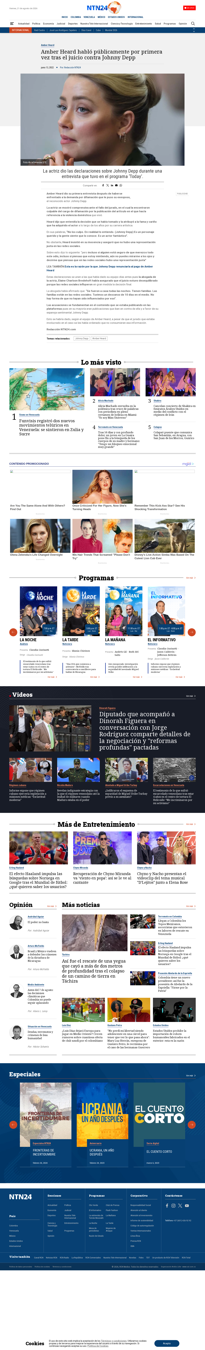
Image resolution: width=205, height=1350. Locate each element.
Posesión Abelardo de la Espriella (175, 973)
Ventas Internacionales (141, 1230)
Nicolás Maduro (65, 785)
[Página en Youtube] (187, 1206)
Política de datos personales (20, 1267)
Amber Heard (47, 45)
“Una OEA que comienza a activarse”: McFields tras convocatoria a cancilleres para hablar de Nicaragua (81, 668)
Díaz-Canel (86, 30)
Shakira (157, 400)
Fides (141, 1257)
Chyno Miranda (80, 867)
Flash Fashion (112, 1210)
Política (36, 23)
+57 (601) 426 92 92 (182, 1220)
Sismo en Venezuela (29, 414)
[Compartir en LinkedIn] (112, 185)
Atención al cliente (139, 1210)
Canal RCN (38, 1257)
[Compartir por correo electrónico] (116, 185)
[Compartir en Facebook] (103, 185)
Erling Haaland (16, 867)
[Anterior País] (194, 29)
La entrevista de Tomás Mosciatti (96, 1216)
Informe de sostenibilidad (142, 1220)
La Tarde (70, 640)
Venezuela (14, 1230)
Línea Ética (135, 1236)
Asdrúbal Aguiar (36, 916)
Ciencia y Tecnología (122, 23)
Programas (170, 23)
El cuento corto (159, 1152)
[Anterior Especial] (13, 1125)
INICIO (65, 17)
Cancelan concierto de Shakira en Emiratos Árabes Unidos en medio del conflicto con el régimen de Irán (175, 410)
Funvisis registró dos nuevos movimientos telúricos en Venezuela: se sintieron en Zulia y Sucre (51, 427)
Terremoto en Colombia (170, 916)
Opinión (183, 23)
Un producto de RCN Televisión (165, 1257)
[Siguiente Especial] (192, 1125)
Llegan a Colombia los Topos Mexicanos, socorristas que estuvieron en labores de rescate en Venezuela (175, 927)
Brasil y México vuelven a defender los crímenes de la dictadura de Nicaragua (42, 955)
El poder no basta (38, 922)
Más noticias (81, 905)
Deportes (73, 23)
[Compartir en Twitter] (107, 185)
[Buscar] (193, 24)
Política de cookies (42, 1267)
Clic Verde (93, 1205)
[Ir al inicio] (24, 1201)
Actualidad (23, 23)
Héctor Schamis (41, 1046)
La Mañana (115, 640)
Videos (22, 694)
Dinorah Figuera (107, 708)
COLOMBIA (76, 17)
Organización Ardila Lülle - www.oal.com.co (178, 1267)
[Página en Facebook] (167, 1206)
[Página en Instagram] (173, 1206)
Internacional (15, 1246)
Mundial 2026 (111, 30)
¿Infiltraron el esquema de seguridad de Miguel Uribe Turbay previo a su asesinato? (126, 793)
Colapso (158, 427)
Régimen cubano (17, 785)
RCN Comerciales (93, 1257)
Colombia (13, 1225)
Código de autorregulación (142, 1225)
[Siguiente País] (194, 31)
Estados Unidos (160, 1025)
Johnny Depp (81, 338)
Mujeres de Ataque (111, 1229)
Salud (158, 23)
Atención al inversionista (141, 1215)
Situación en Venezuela (40, 1026)
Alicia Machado (105, 400)
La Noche (28, 640)
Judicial (61, 23)
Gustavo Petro (114, 1025)
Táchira (66, 954)
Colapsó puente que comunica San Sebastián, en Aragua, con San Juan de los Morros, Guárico (174, 435)
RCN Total (186, 1257)
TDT (148, 1257)
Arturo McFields (36, 946)
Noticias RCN (51, 1257)
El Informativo (162, 640)
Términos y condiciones (62, 1267)
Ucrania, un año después (102, 1152)
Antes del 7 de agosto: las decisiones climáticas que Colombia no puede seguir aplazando (40, 996)
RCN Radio (64, 1257)
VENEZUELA (89, 17)
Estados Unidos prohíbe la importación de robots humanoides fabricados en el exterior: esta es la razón (171, 1035)
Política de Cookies (97, 1346)
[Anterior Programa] (13, 632)
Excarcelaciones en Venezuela (168, 785)
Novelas (132, 1257)
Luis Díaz (66, 1025)
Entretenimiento (143, 23)
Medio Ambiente (36, 984)
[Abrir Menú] (12, 24)
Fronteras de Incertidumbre (44, 1152)
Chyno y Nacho (144, 867)
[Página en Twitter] (180, 1206)
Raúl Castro (39, 30)
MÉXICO (101, 17)
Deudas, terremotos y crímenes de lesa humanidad (40, 1035)
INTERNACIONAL (135, 17)
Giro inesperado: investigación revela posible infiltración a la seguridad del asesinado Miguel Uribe (123, 668)
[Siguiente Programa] (192, 632)
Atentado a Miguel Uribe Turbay (121, 785)
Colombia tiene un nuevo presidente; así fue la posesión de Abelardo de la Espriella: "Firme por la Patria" (175, 984)
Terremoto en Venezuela (110, 427)
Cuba (98, 30)
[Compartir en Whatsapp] (121, 185)
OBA (132, 1246)
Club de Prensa (112, 1205)
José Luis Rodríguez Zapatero (63, 30)
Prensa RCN (136, 1241)
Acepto (167, 1343)
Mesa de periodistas (94, 1229)
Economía (48, 23)
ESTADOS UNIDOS (116, 17)
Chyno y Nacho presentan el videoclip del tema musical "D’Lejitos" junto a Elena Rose (162, 878)
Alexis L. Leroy (40, 1011)
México (12, 1236)
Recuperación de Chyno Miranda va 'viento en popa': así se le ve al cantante (102, 878)
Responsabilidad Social (141, 1205)
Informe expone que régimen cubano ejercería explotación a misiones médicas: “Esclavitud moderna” (166, 668)
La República (77, 1257)
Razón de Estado (96, 1236)
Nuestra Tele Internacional (94, 23)
